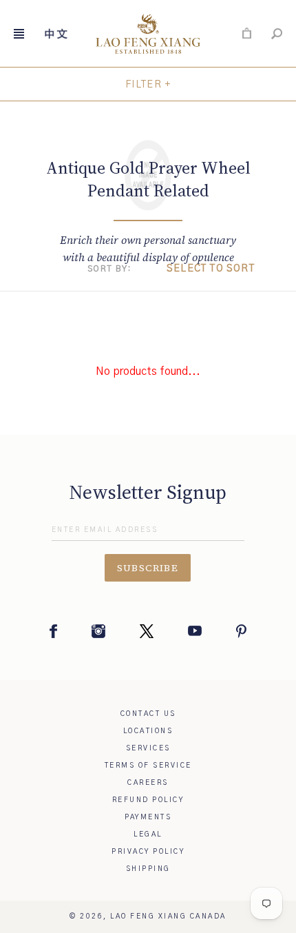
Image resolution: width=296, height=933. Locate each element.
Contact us (148, 713)
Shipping (148, 868)
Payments (148, 817)
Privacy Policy (148, 851)
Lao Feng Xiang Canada (168, 916)
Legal (148, 834)
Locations (148, 731)
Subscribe (148, 568)
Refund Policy (148, 800)
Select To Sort (211, 269)
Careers (148, 782)
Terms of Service (148, 765)
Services (148, 748)
